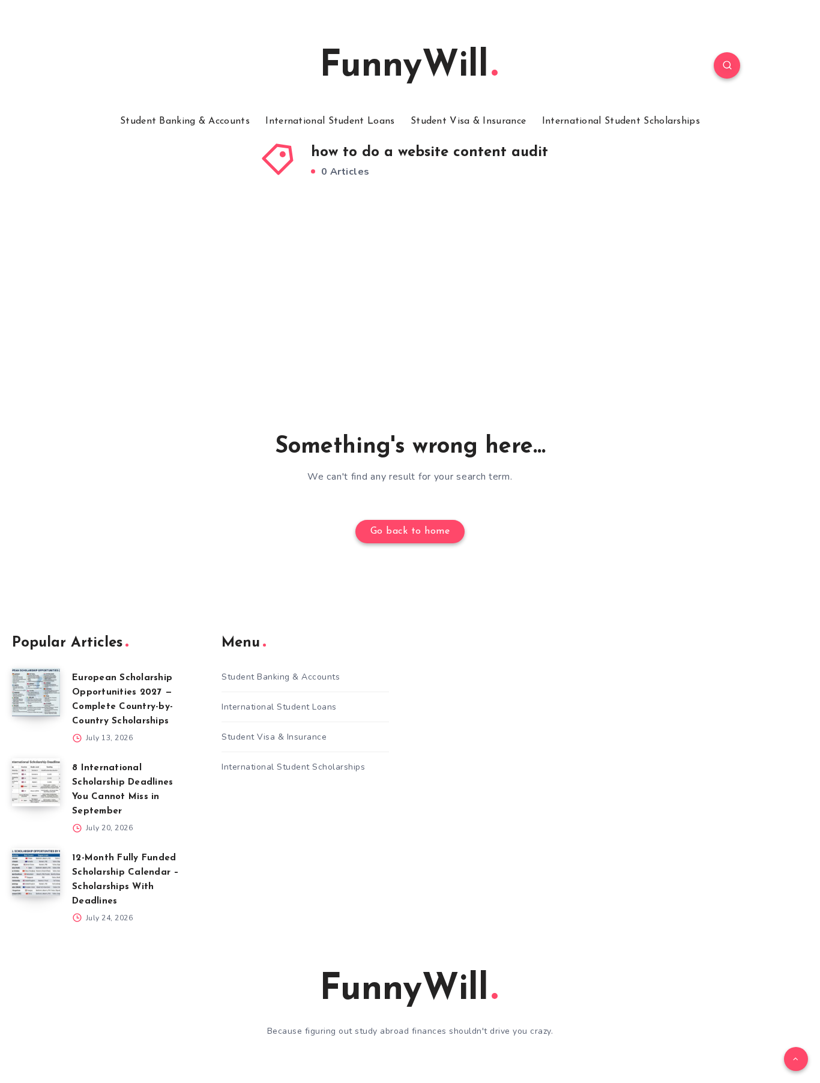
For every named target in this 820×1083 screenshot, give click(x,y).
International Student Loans (329, 121)
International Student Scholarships (621, 121)
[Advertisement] (410, 306)
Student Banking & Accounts (185, 121)
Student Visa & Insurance (468, 121)
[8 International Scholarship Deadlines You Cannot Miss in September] (36, 782)
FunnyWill (404, 67)
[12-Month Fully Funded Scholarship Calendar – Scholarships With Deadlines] (36, 872)
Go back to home (410, 531)
